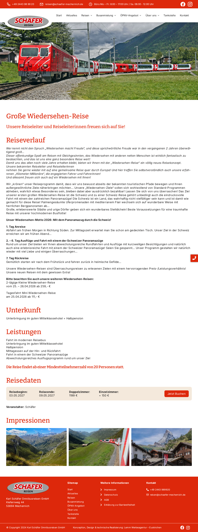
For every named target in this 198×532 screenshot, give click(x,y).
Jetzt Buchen (177, 393)
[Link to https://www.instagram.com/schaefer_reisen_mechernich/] (190, 4)
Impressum (110, 489)
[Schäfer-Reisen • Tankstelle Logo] (28, 16)
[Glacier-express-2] (99, 447)
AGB (106, 499)
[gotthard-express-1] (36, 447)
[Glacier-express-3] (161, 447)
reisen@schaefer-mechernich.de (64, 4)
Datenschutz (111, 494)
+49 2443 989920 (160, 489)
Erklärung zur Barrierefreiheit (119, 504)
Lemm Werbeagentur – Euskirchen (142, 527)
